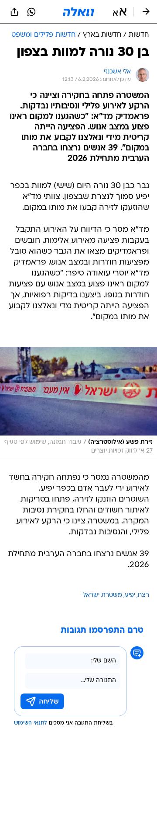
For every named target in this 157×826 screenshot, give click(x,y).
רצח (143, 595)
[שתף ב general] (14, 12)
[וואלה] (78, 11)
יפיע (130, 595)
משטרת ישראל (102, 595)
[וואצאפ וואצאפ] (31, 11)
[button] (119, 12)
